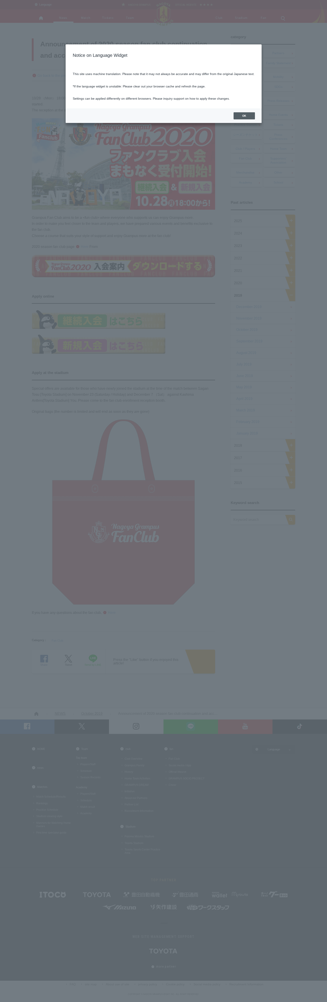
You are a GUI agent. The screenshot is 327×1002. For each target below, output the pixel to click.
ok (244, 115)
